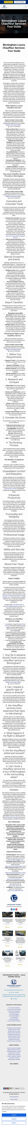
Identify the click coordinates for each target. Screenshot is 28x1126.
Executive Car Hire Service (14, 1004)
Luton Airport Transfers (14, 1057)
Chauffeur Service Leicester (14, 1036)
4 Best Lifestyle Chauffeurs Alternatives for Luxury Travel (7, 939)
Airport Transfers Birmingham (14, 1048)
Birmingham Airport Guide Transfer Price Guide (20, 959)
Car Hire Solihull (14, 1017)
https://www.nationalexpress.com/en (15, 872)
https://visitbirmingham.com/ (15, 859)
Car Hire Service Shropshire (14, 1011)
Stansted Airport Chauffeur (14, 1059)
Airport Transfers (14, 1045)
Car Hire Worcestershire (14, 1012)
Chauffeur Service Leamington (14, 1041)
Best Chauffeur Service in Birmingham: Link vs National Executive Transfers (20, 921)
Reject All (14, 1122)
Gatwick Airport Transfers (14, 1053)
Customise (14, 1119)
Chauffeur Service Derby (14, 1039)
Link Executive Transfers (10, 488)
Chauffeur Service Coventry (14, 1031)
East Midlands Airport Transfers (14, 1051)
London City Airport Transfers (14, 1056)
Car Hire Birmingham (14, 1014)
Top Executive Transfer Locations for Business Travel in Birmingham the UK (7, 921)
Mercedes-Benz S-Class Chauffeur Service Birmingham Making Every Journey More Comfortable (20, 940)
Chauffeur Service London (14, 1029)
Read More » (7, 927)
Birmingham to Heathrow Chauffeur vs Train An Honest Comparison (7, 959)
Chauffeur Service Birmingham (14, 1028)
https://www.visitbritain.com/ (15, 890)
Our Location (14, 1064)
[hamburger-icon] (25, 7)
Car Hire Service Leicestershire (14, 1009)
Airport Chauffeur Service (14, 1037)
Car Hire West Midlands (14, 1016)
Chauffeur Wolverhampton (14, 1034)
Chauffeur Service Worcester (14, 1032)
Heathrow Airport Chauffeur (14, 1054)
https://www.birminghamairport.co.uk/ (15, 866)
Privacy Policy (14, 1099)
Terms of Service (14, 1096)
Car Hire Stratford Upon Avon (14, 1020)
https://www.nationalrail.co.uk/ (15, 879)
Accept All (14, 1115)
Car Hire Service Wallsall (14, 1007)
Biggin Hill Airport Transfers (14, 1049)
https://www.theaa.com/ (15, 885)
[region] (14, 1113)
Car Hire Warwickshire (14, 1019)
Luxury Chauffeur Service (14, 1025)
